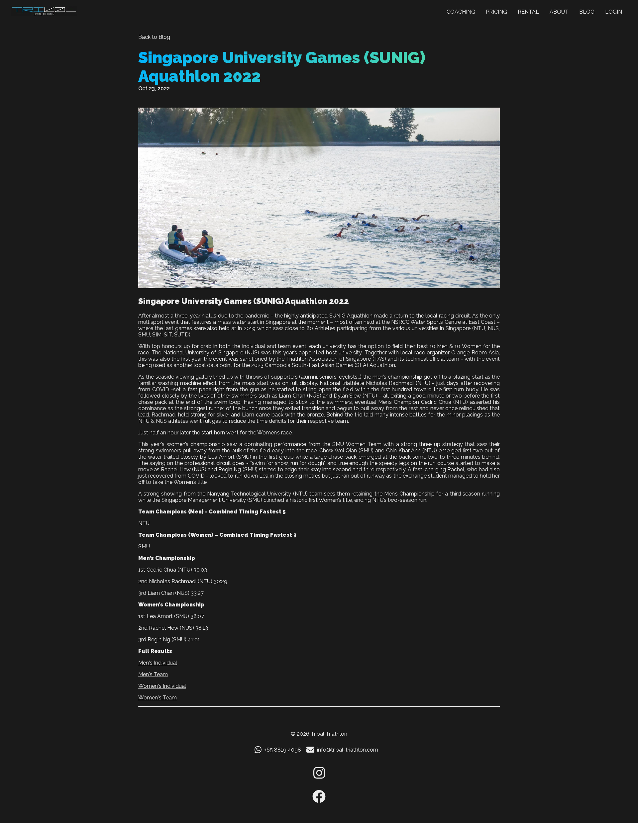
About (559, 12)
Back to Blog (154, 37)
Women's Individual (162, 686)
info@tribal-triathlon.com (347, 750)
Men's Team (153, 674)
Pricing (496, 12)
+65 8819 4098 (282, 750)
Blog (586, 12)
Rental (528, 12)
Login (613, 12)
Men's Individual (157, 663)
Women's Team (157, 697)
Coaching (461, 12)
